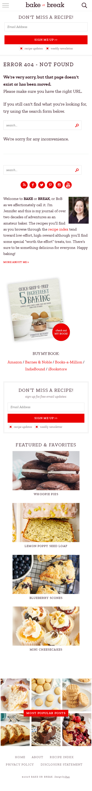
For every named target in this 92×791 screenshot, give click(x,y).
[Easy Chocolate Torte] (46, 729)
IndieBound (35, 369)
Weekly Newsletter (62, 48)
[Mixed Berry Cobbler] (76, 729)
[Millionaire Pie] (15, 695)
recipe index (58, 229)
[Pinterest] (50, 185)
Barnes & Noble (38, 362)
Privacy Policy (20, 764)
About (37, 757)
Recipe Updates (34, 48)
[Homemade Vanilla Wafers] (46, 695)
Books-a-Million (68, 362)
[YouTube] (68, 185)
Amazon (15, 362)
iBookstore (57, 369)
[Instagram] (59, 185)
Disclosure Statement (62, 764)
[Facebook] (33, 185)
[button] (31, 48)
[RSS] (24, 185)
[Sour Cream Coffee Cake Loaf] (15, 729)
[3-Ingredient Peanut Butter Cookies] (76, 695)
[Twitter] (42, 185)
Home (20, 757)
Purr (67, 776)
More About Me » (16, 262)
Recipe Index (61, 757)
